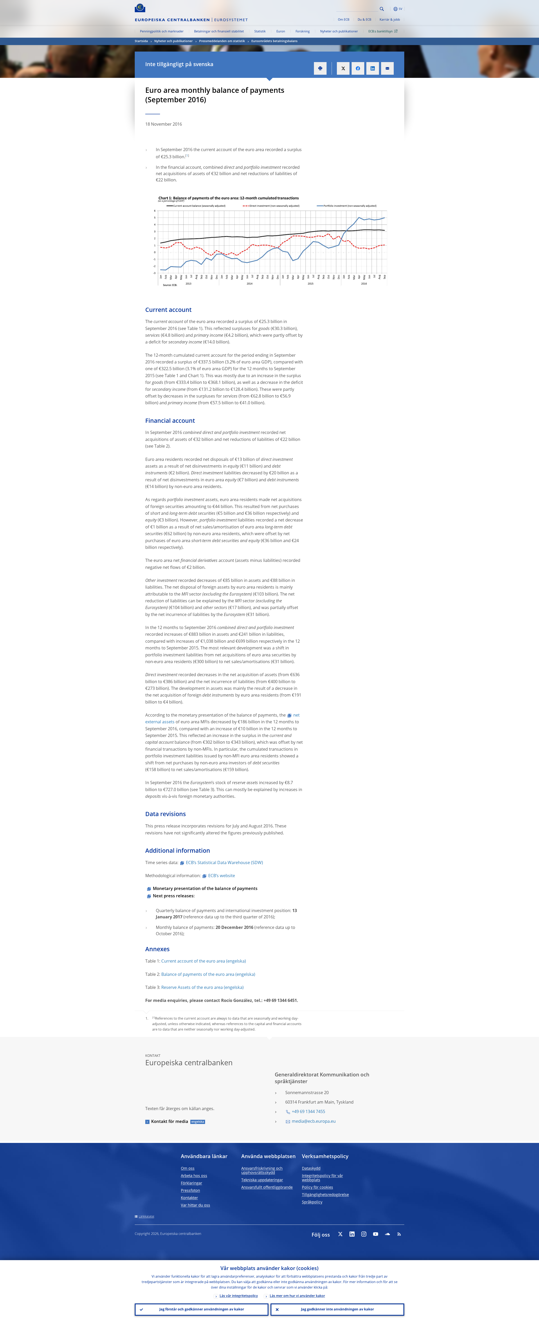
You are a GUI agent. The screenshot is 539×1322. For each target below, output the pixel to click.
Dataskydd (311, 1168)
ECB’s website (221, 876)
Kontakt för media (169, 1122)
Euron (280, 31)
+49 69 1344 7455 (308, 1112)
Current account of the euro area (193, 961)
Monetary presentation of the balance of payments (205, 889)
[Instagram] (364, 1234)
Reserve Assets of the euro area (192, 988)
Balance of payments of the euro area (197, 975)
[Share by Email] (387, 68)
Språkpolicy (312, 1202)
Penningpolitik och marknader (162, 31)
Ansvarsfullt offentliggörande (267, 1187)
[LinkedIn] (352, 1234)
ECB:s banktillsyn (380, 31)
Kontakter (189, 1198)
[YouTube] (376, 1234)
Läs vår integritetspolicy (239, 1296)
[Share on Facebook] (358, 68)
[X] (340, 1234)
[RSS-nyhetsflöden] (399, 1234)
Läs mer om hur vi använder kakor (297, 1296)
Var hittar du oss (195, 1205)
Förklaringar (191, 1183)
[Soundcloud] (387, 1234)
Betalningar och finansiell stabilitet (219, 31)
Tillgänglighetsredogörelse (325, 1195)
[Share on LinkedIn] (372, 68)
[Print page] (320, 68)
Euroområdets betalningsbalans (274, 41)
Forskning (303, 31)
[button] (389, 8)
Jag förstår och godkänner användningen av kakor (201, 1309)
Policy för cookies (317, 1187)
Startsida (141, 41)
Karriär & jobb (390, 19)
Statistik (260, 31)
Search (381, 9)
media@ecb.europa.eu (314, 1122)
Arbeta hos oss (194, 1176)
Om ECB (343, 19)
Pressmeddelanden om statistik (222, 41)
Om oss (188, 1168)
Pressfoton (190, 1191)
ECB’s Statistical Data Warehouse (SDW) (224, 863)
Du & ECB (364, 19)
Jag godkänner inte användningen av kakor (337, 1309)
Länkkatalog (146, 1216)
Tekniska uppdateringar (262, 1180)
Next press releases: (174, 896)
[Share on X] (343, 68)
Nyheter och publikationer (339, 31)
